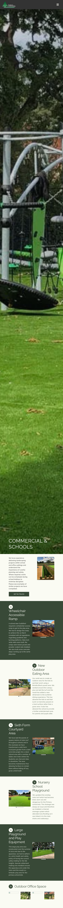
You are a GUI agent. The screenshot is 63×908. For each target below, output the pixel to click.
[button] (42, 637)
